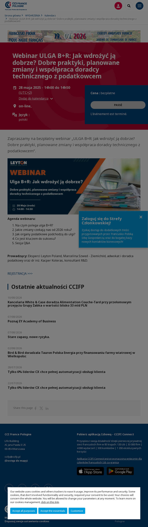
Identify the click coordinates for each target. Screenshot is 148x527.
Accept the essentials (52, 511)
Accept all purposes (23, 511)
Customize (77, 511)
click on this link (50, 502)
